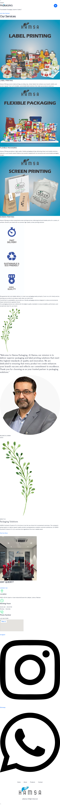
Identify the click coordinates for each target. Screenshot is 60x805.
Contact (40, 782)
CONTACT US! (3, 588)
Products (32, 782)
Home (19, 782)
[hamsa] (5, 5)
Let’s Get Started (4, 13)
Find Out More (4, 533)
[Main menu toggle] (55, 5)
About (25, 782)
